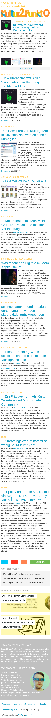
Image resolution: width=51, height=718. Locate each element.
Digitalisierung (9, 259)
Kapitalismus (25, 259)
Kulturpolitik (8, 217)
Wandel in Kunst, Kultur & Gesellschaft (13, 4)
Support (40, 561)
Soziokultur (39, 21)
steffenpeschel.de (20, 408)
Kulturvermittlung (11, 348)
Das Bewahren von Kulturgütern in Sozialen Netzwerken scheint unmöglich (24, 135)
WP (26, 715)
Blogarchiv (26, 68)
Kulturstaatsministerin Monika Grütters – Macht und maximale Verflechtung (24, 225)
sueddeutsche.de (20, 232)
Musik (27, 348)
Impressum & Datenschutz (25, 704)
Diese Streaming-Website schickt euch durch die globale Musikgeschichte (23, 355)
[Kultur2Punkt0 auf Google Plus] (14, 562)
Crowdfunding (9, 303)
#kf (32, 715)
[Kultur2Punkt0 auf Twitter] (4, 562)
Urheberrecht (20, 177)
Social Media (7, 127)
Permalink (5, 121)
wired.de (16, 363)
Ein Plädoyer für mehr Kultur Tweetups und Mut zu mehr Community (23, 400)
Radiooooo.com (8, 368)
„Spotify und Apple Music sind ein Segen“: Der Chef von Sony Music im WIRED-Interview (25, 495)
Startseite (6, 704)
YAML (20, 715)
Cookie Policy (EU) (9, 709)
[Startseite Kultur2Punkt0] (25, 12)
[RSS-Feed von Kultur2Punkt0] (24, 562)
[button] (47, 4)
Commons (6, 177)
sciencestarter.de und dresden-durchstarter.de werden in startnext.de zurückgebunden (24, 310)
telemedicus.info (20, 449)
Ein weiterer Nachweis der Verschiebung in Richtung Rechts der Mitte (28, 27)
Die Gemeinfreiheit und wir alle (23, 181)
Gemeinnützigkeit (22, 21)
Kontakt (42, 704)
